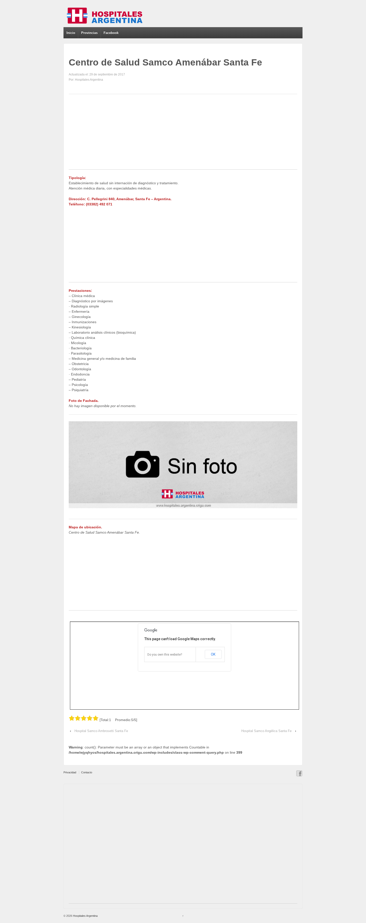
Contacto (86, 772)
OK (213, 654)
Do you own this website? (164, 654)
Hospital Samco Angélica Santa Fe (266, 731)
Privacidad (69, 772)
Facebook (111, 33)
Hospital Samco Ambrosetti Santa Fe (101, 731)
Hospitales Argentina (85, 915)
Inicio (70, 33)
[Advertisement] (183, 134)
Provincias (89, 33)
